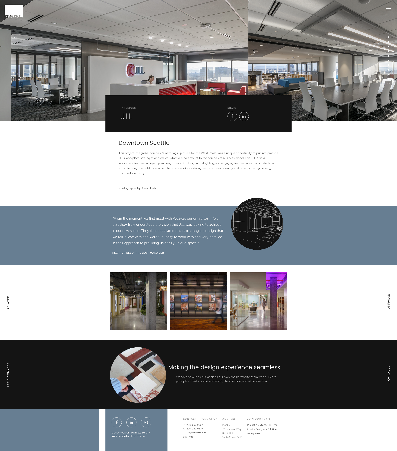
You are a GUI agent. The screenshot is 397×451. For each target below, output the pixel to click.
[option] (124, 77)
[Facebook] (118, 423)
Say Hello (188, 437)
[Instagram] (145, 423)
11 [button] (387, 31)
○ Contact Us (388, 374)
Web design (119, 436)
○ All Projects (388, 302)
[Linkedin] (131, 423)
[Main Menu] (388, 8)
